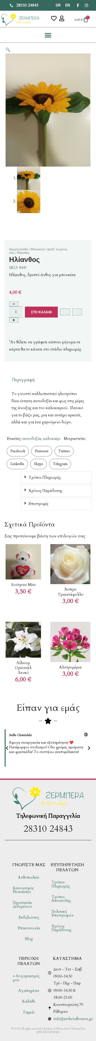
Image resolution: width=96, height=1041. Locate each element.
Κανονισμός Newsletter (23, 890)
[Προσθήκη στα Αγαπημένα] (65, 311)
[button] (48, 35)
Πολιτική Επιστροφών (62, 913)
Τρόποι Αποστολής (61, 898)
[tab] (56, 477)
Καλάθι (28, 1001)
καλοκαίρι (51, 438)
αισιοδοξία (31, 438)
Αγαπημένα (28, 990)
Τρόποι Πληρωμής (44, 477)
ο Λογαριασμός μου (26, 978)
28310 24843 (48, 828)
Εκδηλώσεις (28, 917)
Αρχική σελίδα (18, 249)
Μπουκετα (38, 249)
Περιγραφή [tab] (23, 380)
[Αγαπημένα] (54, 18)
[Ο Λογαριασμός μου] (62, 18)
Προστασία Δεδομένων (22, 904)
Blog (29, 938)
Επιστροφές (38, 503)
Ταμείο (29, 1012)
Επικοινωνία (29, 928)
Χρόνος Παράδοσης (45, 490)
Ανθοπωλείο (28, 877)
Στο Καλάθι (41, 312)
